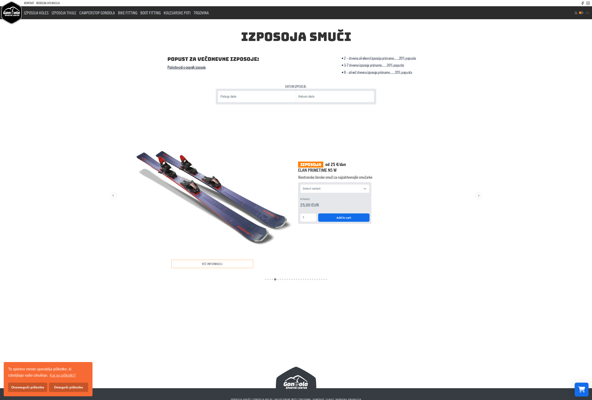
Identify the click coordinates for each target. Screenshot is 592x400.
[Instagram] (588, 2)
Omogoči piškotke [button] (68, 387)
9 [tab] (285, 279)
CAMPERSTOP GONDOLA (97, 13)
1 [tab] (265, 279)
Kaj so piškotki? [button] (63, 375)
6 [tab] (278, 279)
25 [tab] (322, 279)
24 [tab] (319, 279)
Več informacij (212, 264)
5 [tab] (275, 279)
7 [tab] (280, 279)
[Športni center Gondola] (11, 12)
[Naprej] (478, 195)
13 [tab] (294, 279)
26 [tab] (324, 279)
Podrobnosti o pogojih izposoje (186, 67)
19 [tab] (308, 279)
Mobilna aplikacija (48, 3)
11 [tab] (289, 279)
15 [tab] (298, 279)
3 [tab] (270, 279)
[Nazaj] (113, 195)
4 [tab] (272, 279)
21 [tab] (312, 279)
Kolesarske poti (177, 13)
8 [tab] (282, 279)
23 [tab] (317, 279)
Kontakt (29, 3)
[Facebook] (582, 2)
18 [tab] (305, 279)
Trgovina (201, 13)
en (587, 12)
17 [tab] (303, 279)
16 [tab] (301, 279)
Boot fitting (150, 13)
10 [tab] (287, 279)
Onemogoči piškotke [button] (27, 387)
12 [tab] (292, 279)
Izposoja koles (36, 13)
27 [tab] (326, 279)
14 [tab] (296, 279)
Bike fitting (127, 13)
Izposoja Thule (64, 13)
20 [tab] (310, 279)
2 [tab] (267, 279)
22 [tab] (315, 279)
